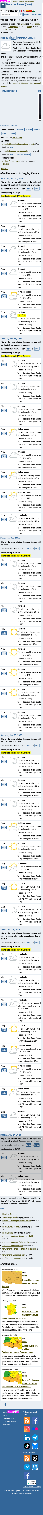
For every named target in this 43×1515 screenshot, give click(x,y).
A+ (3, 11)
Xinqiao (38, 23)
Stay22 (12, 133)
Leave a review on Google (32, 1486)
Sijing (23, 23)
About (11, 1412)
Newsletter (6, 1424)
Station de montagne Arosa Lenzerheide (18, 1236)
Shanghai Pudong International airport (17, 151)
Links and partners (9, 1421)
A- (1, 10)
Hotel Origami (7, 1232)
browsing (3, 5)
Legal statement (8, 1418)
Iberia (12, 147)
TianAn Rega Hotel (9, 1217)
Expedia (37, 129)
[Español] (27, 11)
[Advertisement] (21, 1158)
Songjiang (5, 29)
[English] (24, 11)
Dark (12, 11)
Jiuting (29, 26)
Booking (29, 129)
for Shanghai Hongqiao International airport (19, 1248)
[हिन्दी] (33, 11)
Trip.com (5, 163)
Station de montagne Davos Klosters (16, 1220)
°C (16, 11)
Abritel (4, 133)
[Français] (21, 11)
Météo (24, 1275)
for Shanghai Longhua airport (13, 1254)
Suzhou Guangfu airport (11, 161)
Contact (5, 1415)
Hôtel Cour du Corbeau (11, 1226)
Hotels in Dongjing (9, 90)
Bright (8, 11)
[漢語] (30, 11)
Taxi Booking (17, 137)
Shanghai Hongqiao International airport (18, 144)
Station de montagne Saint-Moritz (15, 1242)
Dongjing (26, 196)
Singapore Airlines (23, 154)
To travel (4, 168)
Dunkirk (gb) (36, 14)
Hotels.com (20, 129)
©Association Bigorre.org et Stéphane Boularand (21, 1490)
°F (17, 11)
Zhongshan (13, 26)
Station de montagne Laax (12, 1245)
